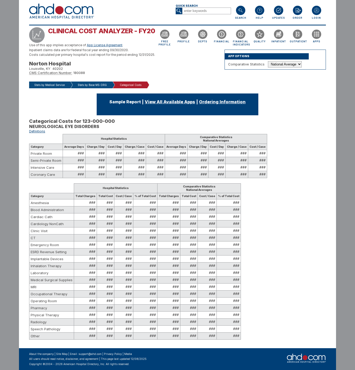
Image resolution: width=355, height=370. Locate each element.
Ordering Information (222, 101)
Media (128, 354)
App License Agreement (104, 45)
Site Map (62, 354)
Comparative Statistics (246, 64)
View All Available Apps (170, 101)
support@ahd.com (90, 354)
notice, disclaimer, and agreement (77, 359)
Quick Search (187, 6)
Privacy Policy (113, 354)
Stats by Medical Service (49, 84)
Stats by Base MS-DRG (92, 84)
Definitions (37, 131)
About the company (41, 354)
